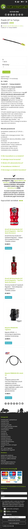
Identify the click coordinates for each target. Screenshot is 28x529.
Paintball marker (5, 423)
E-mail (3, 496)
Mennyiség (6, 64)
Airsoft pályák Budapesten (7, 463)
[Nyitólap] (14, 7)
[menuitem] (22, 2)
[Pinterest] (14, 403)
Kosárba (7, 72)
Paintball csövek (5, 443)
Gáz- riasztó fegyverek (6, 448)
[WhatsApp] (17, 403)
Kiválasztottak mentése (14, 520)
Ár (3, 59)
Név (2, 491)
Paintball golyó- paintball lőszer (9, 419)
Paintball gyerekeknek (6, 440)
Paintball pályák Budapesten (8, 462)
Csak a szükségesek (14, 523)
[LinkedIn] (11, 403)
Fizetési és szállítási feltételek (8, 458)
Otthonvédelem (5, 429)
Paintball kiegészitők (6, 425)
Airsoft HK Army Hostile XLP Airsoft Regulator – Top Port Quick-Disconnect (14, 280)
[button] (26, 2)
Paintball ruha (4, 435)
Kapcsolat (3, 460)
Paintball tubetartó (6, 438)
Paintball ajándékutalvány (7, 441)
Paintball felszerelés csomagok (9, 445)
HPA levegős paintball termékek (9, 426)
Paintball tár (4, 433)
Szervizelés (3, 431)
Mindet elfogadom (14, 517)
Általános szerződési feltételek (8, 457)
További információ (7, 526)
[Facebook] (11, 15)
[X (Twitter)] (14, 15)
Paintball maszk (5, 421)
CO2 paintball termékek (7, 428)
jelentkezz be (12, 188)
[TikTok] (22, 15)
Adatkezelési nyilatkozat (7, 455)
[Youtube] (17, 15)
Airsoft (2, 446)
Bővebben (8, 248)
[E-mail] (6, 15)
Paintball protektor (6, 436)
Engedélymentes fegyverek (8, 450)
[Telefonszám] (8, 15)
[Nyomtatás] (22, 403)
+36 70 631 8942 (14, 12)
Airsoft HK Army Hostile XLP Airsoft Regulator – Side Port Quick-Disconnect (14, 231)
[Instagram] (19, 15)
